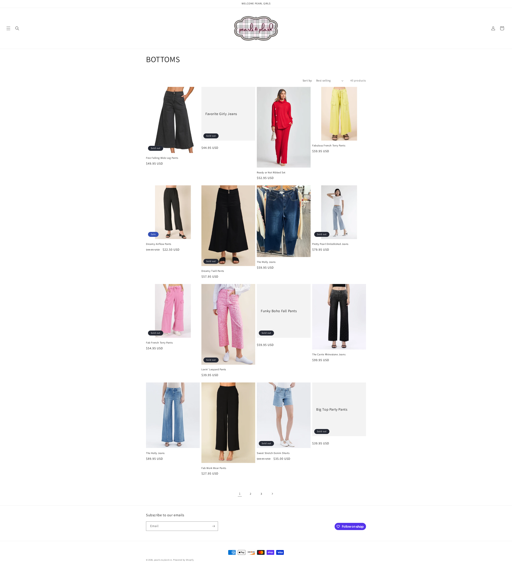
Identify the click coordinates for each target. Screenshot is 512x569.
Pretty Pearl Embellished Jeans (330, 244)
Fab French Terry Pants (159, 342)
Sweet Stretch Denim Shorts (273, 453)
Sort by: (307, 80)
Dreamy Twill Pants (212, 271)
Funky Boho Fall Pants (279, 311)
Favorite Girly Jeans (221, 113)
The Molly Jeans (266, 262)
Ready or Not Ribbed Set (271, 172)
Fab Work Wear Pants (213, 468)
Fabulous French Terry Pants (328, 145)
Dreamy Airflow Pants (158, 244)
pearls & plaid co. (163, 559)
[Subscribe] (213, 526)
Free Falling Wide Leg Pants (162, 158)
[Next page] (272, 493)
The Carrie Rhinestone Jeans (328, 354)
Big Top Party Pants (331, 409)
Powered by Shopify (183, 559)
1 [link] (240, 494)
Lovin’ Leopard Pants (213, 369)
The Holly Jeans (155, 453)
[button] (8, 28)
